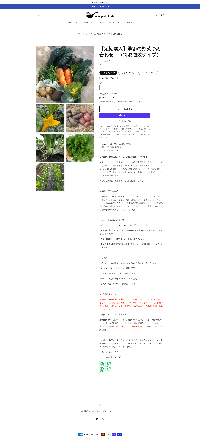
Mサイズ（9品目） (148, 73)
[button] (38, 15)
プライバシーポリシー (111, 411)
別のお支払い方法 (125, 121)
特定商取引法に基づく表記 (90, 411)
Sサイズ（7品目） (128, 73)
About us (122, 225)
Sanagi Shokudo (96, 438)
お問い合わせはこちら (109, 352)
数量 (101, 83)
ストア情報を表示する (110, 151)
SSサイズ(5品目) (108, 73)
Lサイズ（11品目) (108, 78)
